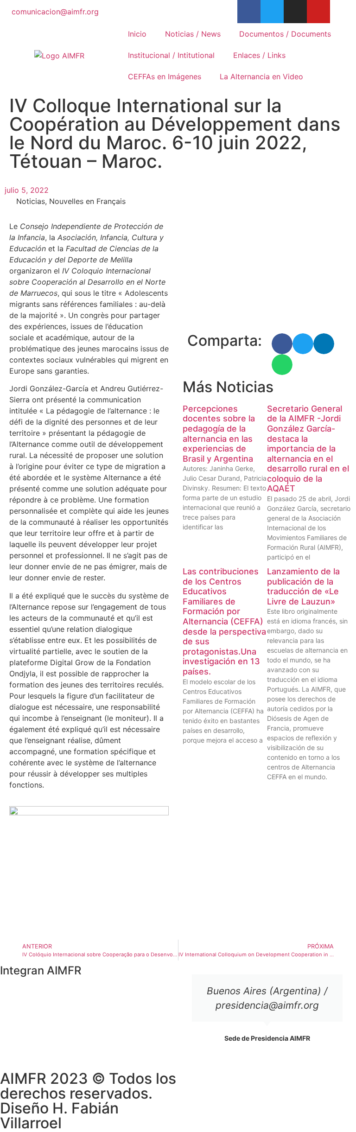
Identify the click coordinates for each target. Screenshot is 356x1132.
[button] (282, 343)
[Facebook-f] (249, 11)
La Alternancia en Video (261, 76)
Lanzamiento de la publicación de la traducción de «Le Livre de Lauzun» (303, 586)
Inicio (137, 33)
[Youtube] (318, 11)
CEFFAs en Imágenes (164, 76)
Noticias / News (193, 33)
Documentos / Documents (285, 33)
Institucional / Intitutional (171, 55)
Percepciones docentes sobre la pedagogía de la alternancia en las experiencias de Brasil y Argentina (219, 434)
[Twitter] (272, 11)
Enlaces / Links (259, 55)
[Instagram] (295, 11)
